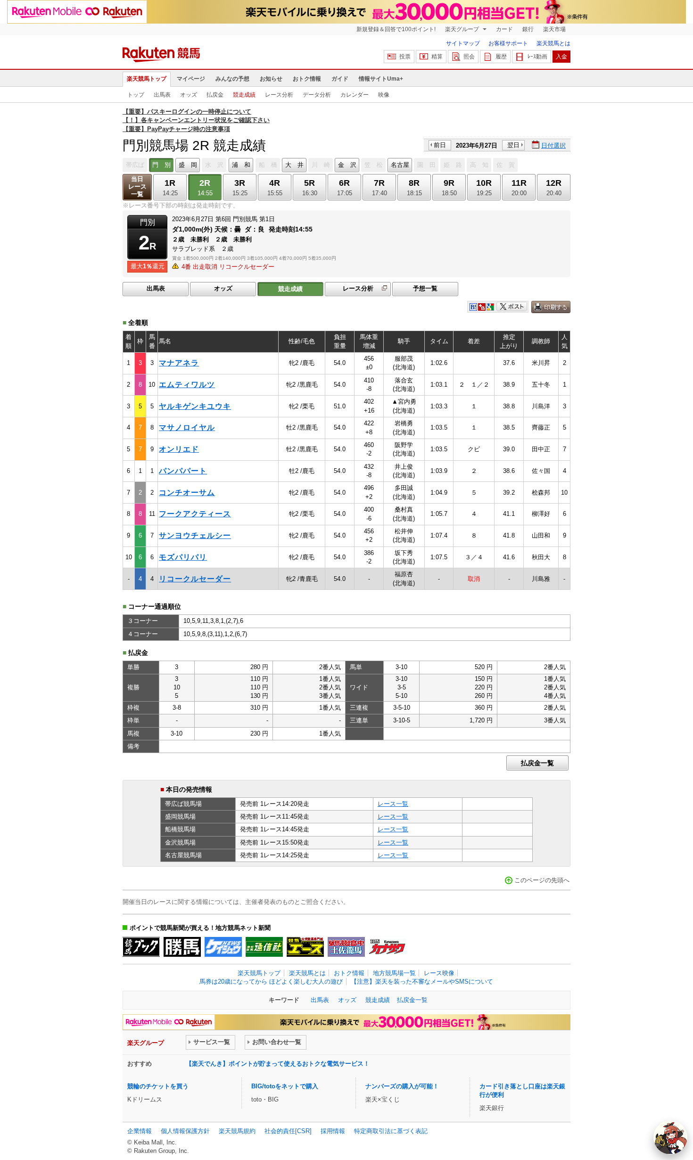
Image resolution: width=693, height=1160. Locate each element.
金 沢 (347, 164)
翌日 (513, 145)
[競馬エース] (305, 947)
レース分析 (279, 94)
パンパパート (183, 471)
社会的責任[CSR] (288, 1131)
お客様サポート (508, 43)
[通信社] (264, 947)
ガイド (339, 78)
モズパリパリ (183, 557)
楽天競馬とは (553, 43)
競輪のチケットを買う (158, 1086)
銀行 (528, 29)
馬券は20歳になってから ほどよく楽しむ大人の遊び (271, 981)
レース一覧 (393, 803)
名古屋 (400, 164)
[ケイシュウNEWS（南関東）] (223, 947)
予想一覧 (425, 288)
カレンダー (354, 94)
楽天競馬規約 (237, 1131)
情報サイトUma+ (381, 78)
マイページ (191, 78)
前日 (440, 145)
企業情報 (139, 1131)
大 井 (294, 164)
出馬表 (162, 94)
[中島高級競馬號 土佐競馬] (346, 947)
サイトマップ (463, 43)
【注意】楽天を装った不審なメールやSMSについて (422, 981)
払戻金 (214, 94)
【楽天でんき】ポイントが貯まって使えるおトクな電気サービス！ (278, 1063)
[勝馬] (182, 947)
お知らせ (271, 78)
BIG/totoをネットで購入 (284, 1086)
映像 (383, 94)
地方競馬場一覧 (394, 973)
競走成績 (244, 94)
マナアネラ (179, 363)
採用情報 (333, 1131)
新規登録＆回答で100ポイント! (396, 29)
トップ (135, 94)
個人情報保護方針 (185, 1131)
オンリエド (179, 449)
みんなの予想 (232, 78)
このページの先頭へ (541, 880)
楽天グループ (462, 29)
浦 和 (241, 164)
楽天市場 (554, 29)
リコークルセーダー (195, 579)
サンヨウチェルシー (195, 535)
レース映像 (439, 973)
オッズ (188, 94)
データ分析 (317, 94)
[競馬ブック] (141, 947)
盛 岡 (188, 164)
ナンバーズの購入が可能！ (402, 1086)
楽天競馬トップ (146, 78)
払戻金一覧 (537, 763)
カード (504, 29)
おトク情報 (307, 78)
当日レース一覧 (137, 186)
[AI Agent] (670, 1137)
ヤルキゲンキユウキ (195, 406)
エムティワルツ (187, 385)
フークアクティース (195, 514)
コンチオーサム (187, 493)
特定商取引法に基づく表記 (391, 1131)
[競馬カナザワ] (387, 947)
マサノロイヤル (187, 427)
